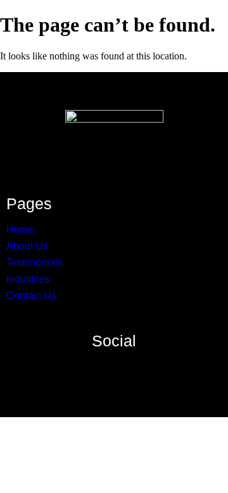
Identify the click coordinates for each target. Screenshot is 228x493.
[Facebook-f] (66, 367)
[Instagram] (90, 367)
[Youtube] (138, 367)
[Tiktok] (162, 367)
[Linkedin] (114, 367)
